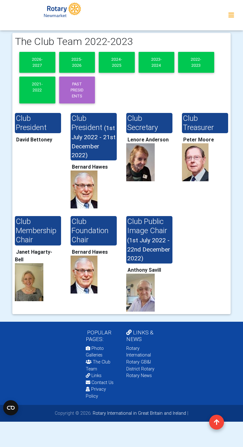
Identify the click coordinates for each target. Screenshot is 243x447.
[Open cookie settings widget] (10, 407)
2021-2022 (37, 87)
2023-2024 (156, 62)
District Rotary (140, 369)
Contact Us (102, 382)
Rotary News (139, 375)
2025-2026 (77, 62)
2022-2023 (196, 62)
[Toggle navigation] (231, 15)
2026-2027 (37, 62)
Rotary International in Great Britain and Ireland (138, 413)
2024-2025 (116, 62)
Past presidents (77, 90)
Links (96, 375)
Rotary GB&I (138, 362)
